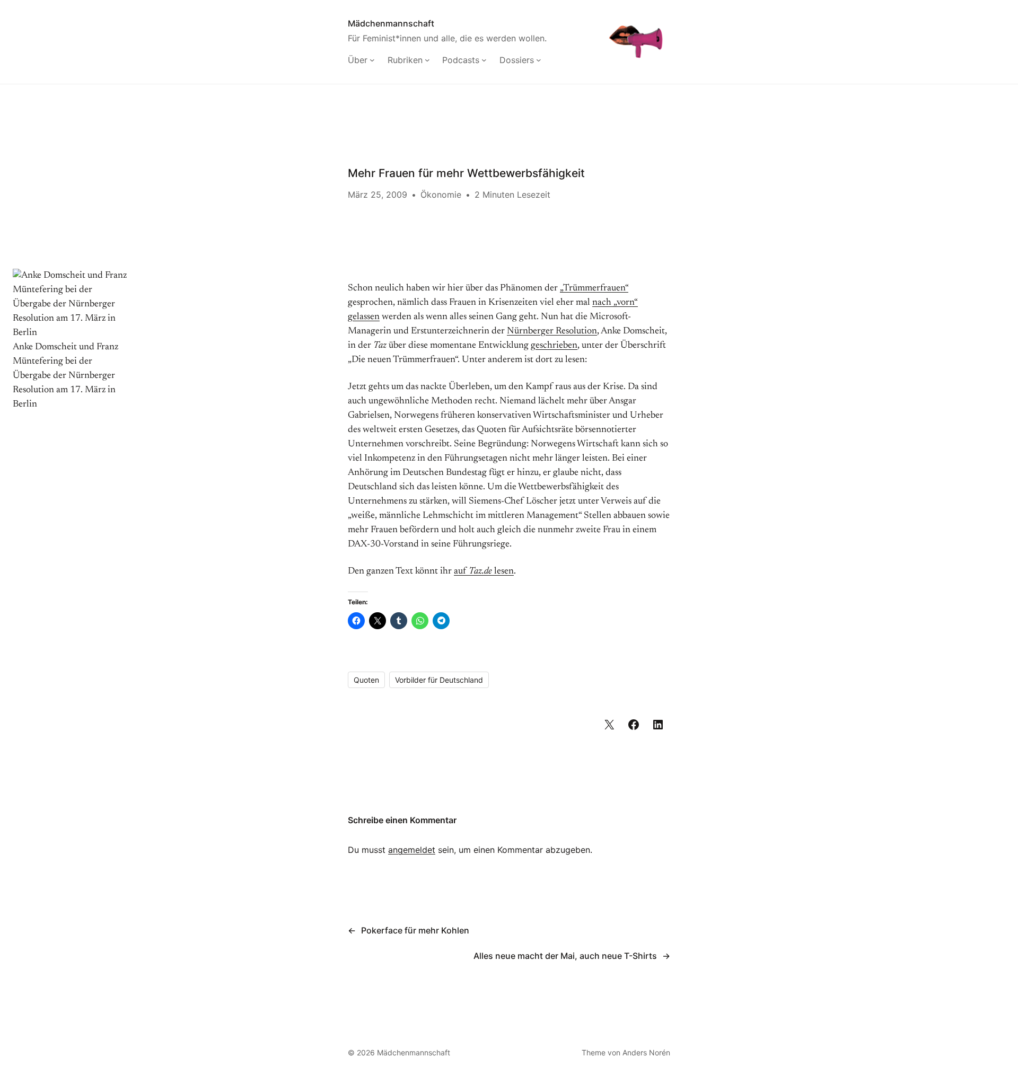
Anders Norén (646, 1052)
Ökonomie (440, 194)
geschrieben (554, 345)
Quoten (366, 679)
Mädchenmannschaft (391, 23)
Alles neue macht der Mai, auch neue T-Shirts (565, 955)
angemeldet (411, 849)
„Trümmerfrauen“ (594, 288)
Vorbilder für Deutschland (439, 679)
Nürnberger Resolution (552, 331)
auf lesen (484, 571)
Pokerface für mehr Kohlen (415, 930)
